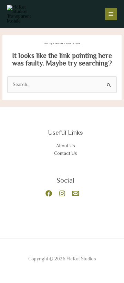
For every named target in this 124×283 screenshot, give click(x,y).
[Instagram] (62, 193)
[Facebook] (48, 193)
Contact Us (65, 153)
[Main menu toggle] (111, 14)
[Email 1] (75, 193)
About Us (65, 145)
